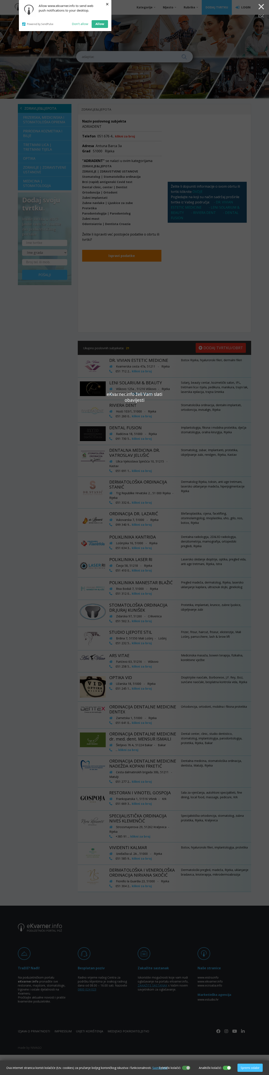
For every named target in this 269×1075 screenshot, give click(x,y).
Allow (99, 24)
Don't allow (80, 24)
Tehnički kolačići (170, 1068)
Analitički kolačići (210, 1068)
